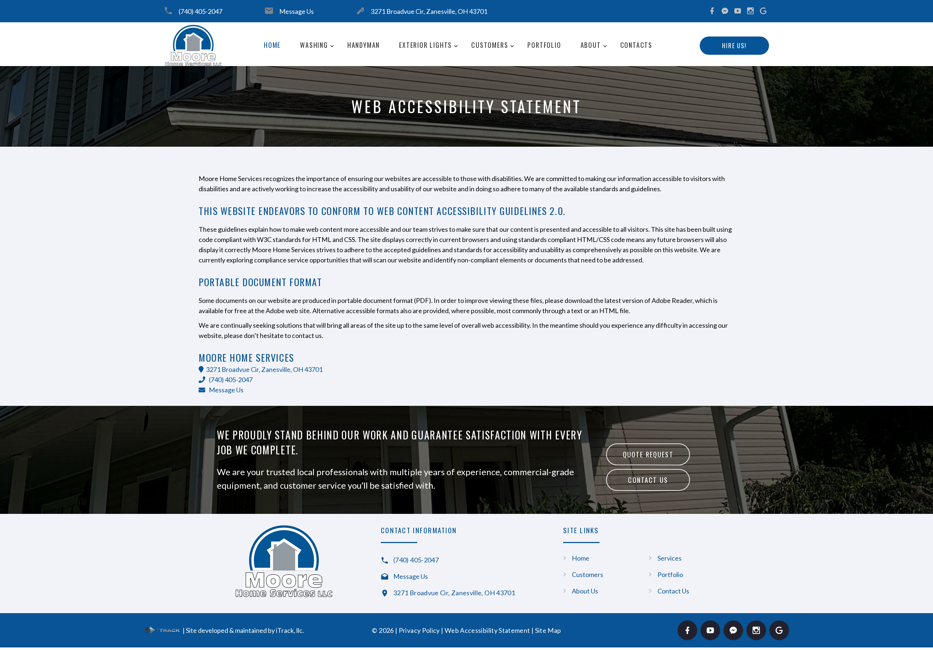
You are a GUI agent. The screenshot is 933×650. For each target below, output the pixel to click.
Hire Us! (734, 45)
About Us (585, 591)
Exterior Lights (425, 45)
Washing (314, 45)
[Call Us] (204, 380)
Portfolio (544, 45)
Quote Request (648, 454)
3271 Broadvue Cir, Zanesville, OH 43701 (429, 11)
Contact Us (648, 480)
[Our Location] (201, 369)
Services (669, 558)
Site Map (548, 630)
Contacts (636, 45)
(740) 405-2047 (200, 11)
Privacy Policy (419, 630)
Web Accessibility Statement (487, 630)
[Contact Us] (204, 390)
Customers (489, 45)
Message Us (296, 11)
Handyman (363, 45)
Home (272, 45)
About (591, 45)
